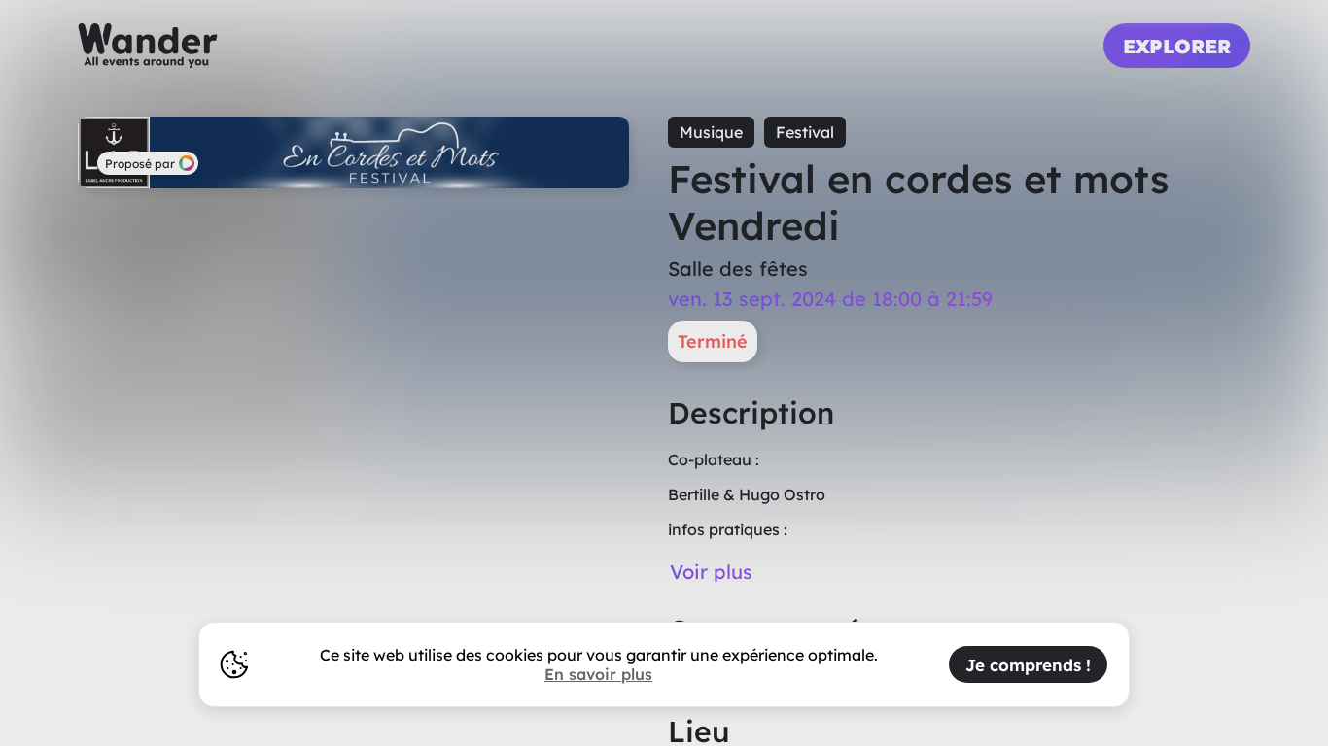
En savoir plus (598, 674)
